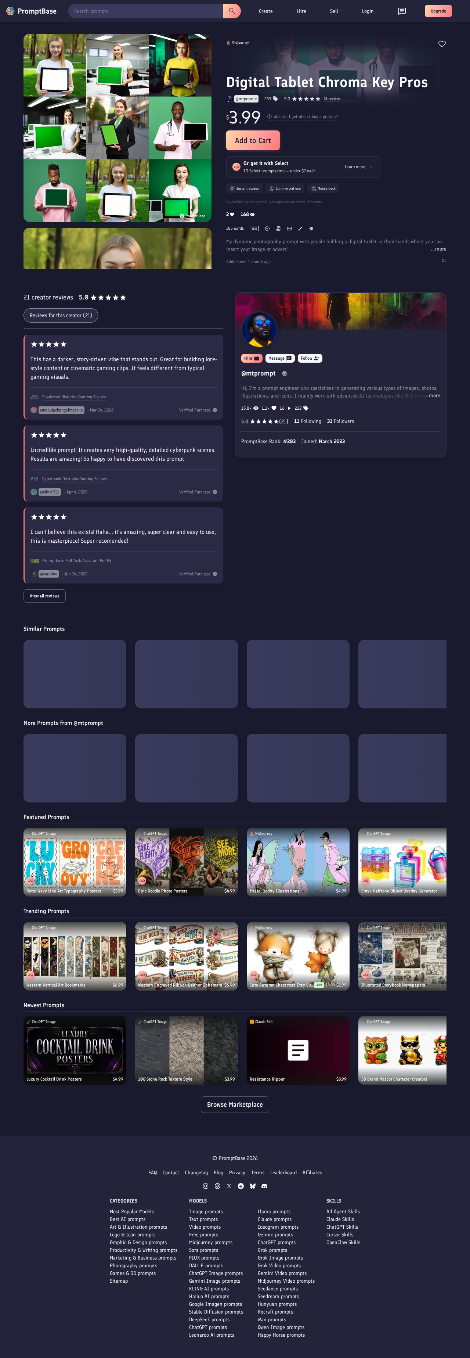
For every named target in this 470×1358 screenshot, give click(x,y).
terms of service (309, 202)
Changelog (196, 1173)
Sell (334, 11)
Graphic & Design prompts (138, 1242)
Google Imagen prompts (215, 1304)
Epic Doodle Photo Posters (163, 891)
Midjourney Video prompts (286, 1281)
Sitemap (119, 1281)
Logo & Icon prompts (132, 1235)
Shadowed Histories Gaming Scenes (74, 396)
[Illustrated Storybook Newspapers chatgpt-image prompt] (409, 956)
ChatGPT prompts (208, 1327)
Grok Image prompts (280, 1258)
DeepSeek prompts (209, 1319)
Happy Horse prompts (281, 1335)
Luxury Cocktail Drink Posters (54, 1079)
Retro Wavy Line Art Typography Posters (63, 891)
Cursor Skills (339, 1235)
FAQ (152, 1173)
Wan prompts (272, 1319)
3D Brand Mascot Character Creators (394, 1079)
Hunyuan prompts (277, 1304)
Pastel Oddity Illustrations (275, 891)
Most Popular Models (132, 1211)
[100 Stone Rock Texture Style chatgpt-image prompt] (186, 1050)
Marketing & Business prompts (143, 1258)
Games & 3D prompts (133, 1273)
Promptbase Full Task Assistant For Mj (76, 560)
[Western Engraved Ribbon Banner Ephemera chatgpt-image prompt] (186, 956)
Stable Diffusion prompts (216, 1312)
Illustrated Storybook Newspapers (393, 985)
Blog (218, 1173)
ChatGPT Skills (342, 1227)
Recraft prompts (275, 1312)
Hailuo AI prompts (209, 1296)
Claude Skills (340, 1219)
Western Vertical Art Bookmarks (56, 985)
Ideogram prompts (278, 1227)
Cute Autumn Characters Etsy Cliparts (282, 985)
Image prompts (206, 1211)
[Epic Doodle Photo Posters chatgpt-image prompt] (186, 862)
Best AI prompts (127, 1219)
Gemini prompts (275, 1235)
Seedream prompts (278, 1296)
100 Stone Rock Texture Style (165, 1079)
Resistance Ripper (267, 1079)
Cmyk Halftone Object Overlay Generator (399, 891)
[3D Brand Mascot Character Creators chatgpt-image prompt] (409, 1050)
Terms (257, 1173)
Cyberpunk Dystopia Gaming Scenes (74, 478)
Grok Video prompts (279, 1265)
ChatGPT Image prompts (216, 1273)
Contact (171, 1173)
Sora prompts (203, 1250)
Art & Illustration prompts (138, 1227)
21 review (332, 99)
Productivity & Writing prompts (143, 1250)
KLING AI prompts (209, 1289)
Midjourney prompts (210, 1242)
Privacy (237, 1173)
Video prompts (205, 1227)
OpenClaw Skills (343, 1242)
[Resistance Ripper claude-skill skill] (298, 1050)
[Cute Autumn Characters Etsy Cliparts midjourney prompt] (298, 956)
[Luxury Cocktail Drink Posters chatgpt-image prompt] (75, 1050)
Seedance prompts (278, 1289)
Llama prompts (274, 1211)
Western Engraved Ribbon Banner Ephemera (180, 985)
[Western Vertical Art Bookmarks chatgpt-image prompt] (75, 956)
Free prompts (203, 1235)
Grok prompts (272, 1250)
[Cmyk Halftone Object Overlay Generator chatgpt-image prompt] (409, 862)
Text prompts (203, 1219)
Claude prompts (275, 1219)
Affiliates (312, 1173)
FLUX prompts (204, 1258)
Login (368, 11)
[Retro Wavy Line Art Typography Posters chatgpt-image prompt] (75, 862)
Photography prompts (133, 1265)
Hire (301, 11)
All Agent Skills (343, 1211)
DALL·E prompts (206, 1265)
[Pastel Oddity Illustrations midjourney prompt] (298, 862)
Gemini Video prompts (282, 1273)
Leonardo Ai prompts (211, 1335)
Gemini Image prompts (214, 1281)
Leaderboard (283, 1173)
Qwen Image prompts (281, 1327)
